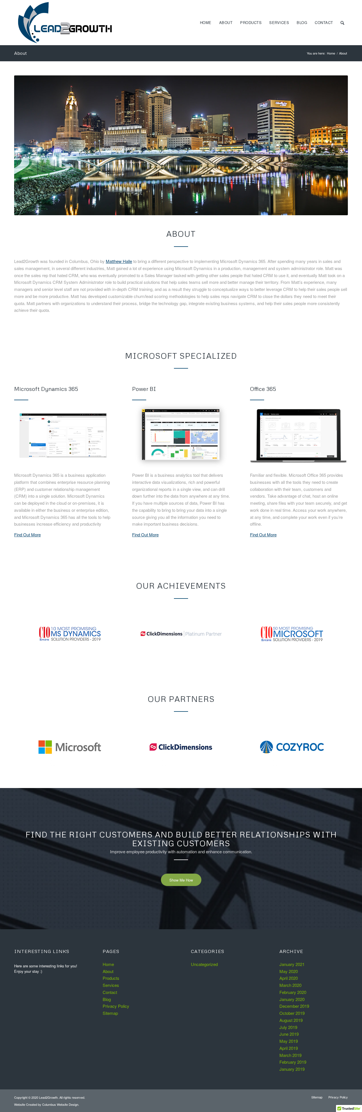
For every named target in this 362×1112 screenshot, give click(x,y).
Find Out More (27, 534)
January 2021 (292, 964)
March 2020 (290, 985)
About (20, 53)
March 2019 (290, 1055)
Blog (107, 999)
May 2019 (288, 1041)
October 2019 (292, 1013)
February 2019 (292, 1062)
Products (111, 978)
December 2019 (294, 1006)
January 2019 (292, 1069)
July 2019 (288, 1027)
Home (331, 53)
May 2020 (288, 971)
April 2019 (288, 1048)
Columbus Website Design (60, 1104)
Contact (110, 992)
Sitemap (110, 1013)
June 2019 (289, 1034)
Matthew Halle (119, 261)
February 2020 (292, 992)
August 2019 (291, 1020)
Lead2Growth (48, 1097)
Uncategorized (204, 964)
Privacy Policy (116, 1006)
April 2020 (288, 978)
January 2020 (292, 999)
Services (111, 985)
